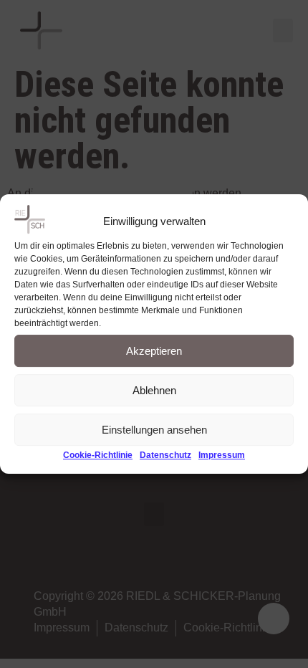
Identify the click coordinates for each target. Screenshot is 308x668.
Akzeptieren (154, 351)
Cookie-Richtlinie (98, 456)
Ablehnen (154, 390)
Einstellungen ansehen (154, 430)
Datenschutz (165, 456)
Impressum (221, 456)
